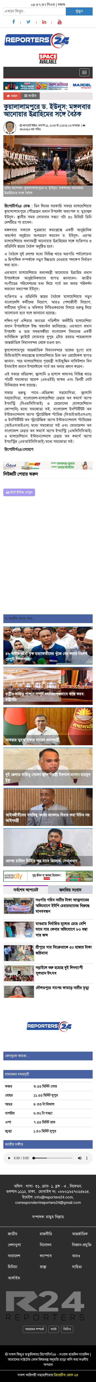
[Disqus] (48, 557)
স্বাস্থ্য (43, 1267)
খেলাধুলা (14, 1245)
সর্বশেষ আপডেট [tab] (25, 889)
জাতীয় (32, 96)
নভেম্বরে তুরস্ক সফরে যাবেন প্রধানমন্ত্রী (32, 740)
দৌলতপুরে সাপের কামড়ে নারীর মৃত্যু (62, 988)
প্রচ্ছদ (14, 96)
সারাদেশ (14, 1256)
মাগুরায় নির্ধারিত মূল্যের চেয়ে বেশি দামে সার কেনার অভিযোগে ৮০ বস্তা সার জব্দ (62, 929)
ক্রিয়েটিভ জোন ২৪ (66, 1375)
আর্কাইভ (14, 1278)
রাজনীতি (46, 1234)
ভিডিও (67, 1329)
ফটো (53, 1329)
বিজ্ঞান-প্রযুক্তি (82, 1245)
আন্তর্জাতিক (80, 1234)
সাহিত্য (77, 1267)
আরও (76, 1256)
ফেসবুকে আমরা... (17, 1056)
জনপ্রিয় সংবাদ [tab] (70, 889)
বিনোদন (45, 1245)
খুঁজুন (79, 11)
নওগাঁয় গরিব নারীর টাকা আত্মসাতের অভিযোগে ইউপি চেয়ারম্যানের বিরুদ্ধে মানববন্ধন (63, 906)
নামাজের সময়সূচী (17, 1074)
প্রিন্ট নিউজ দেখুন (20, 492)
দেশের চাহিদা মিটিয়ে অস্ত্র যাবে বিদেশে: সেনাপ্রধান (41, 861)
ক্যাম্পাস (46, 1256)
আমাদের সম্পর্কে (34, 1329)
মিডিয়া (12, 1267)
